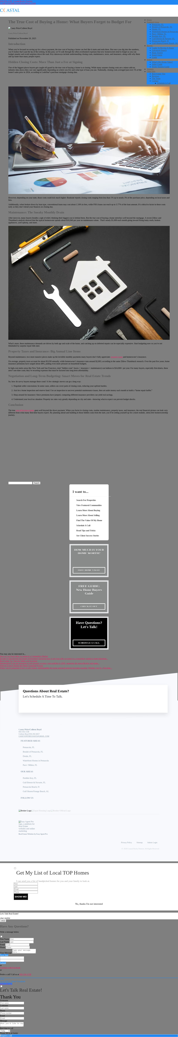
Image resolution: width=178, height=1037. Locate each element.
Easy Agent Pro (42, 834)
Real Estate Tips (158, 74)
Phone (2, 947)
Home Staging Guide (160, 67)
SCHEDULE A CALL (89, 643)
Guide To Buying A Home (163, 48)
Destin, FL (156, 29)
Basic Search (157, 53)
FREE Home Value (89, 570)
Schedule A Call (163, 83)
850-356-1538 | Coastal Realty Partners (16, 1)
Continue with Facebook (10, 968)
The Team (156, 78)
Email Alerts (157, 55)
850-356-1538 (24, 732)
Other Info (151, 71)
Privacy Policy (126, 842)
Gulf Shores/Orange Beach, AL (165, 43)
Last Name (4, 942)
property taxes (116, 357)
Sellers (149, 60)
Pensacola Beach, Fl (160, 41)
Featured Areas (153, 22)
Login (154, 57)
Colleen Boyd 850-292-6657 (29, 734)
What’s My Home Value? (162, 62)
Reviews (155, 76)
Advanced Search (159, 50)
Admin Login (152, 842)
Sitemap (140, 842)
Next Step (4, 955)
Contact (155, 81)
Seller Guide (157, 64)
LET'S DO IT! (6, 984)
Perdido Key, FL (159, 36)
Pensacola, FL (158, 24)
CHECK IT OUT (89, 606)
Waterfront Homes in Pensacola (165, 31)
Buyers (150, 46)
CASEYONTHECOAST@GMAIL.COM (18, 3)
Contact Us (142, 702)
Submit (3, 963)
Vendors (150, 69)
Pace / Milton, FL (159, 34)
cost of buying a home (24, 410)
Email (2, 944)
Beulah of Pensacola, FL (162, 27)
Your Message (6, 953)
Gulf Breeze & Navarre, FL (163, 39)
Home (149, 20)
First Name (4, 939)
